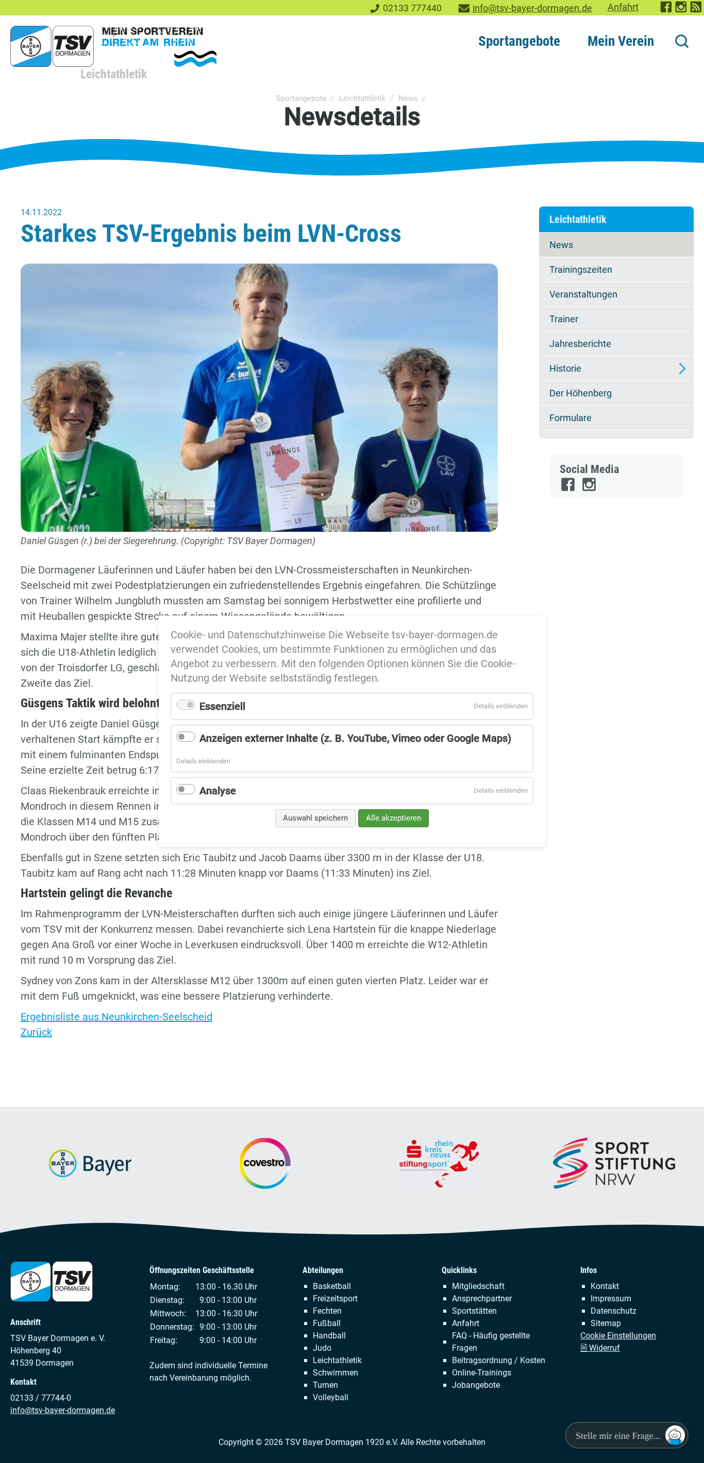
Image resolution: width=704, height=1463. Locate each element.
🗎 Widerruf (600, 1348)
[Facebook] (569, 489)
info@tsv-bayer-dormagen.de (532, 8)
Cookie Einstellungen (618, 1335)
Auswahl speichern (315, 818)
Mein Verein (621, 41)
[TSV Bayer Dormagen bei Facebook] (666, 10)
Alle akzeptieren (393, 818)
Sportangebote (519, 41)
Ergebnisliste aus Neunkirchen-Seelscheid (116, 1017)
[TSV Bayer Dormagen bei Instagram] (681, 10)
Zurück (36, 1032)
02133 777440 (412, 8)
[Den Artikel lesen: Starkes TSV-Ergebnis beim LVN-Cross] (259, 398)
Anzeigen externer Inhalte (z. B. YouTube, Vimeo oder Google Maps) (355, 738)
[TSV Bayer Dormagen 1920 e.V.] (113, 46)
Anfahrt (623, 7)
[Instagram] (590, 489)
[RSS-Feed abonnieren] (696, 10)
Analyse (217, 791)
